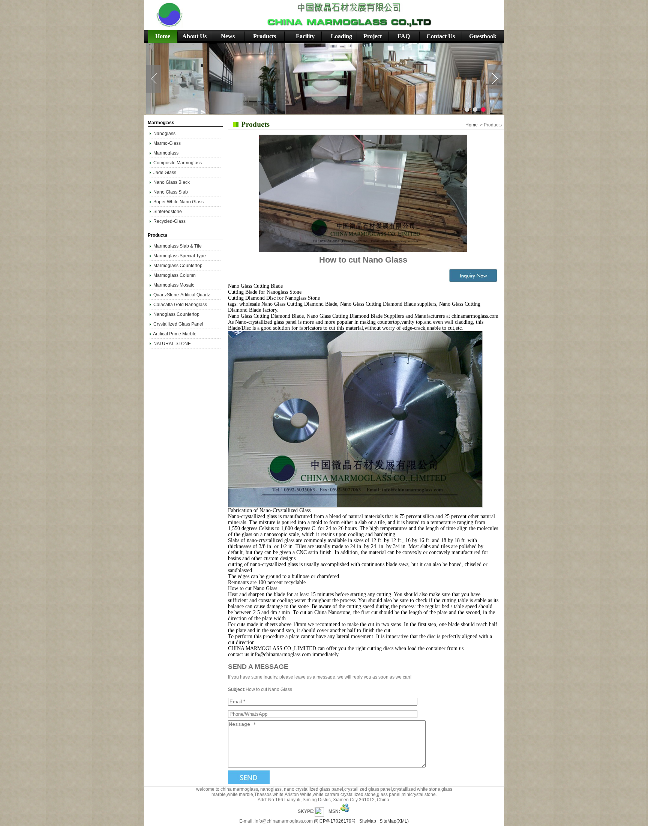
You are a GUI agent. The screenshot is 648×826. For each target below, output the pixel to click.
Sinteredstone (167, 211)
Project (372, 36)
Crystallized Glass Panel (178, 324)
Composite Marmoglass (177, 162)
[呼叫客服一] (319, 811)
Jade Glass (164, 172)
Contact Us (440, 36)
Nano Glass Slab (170, 192)
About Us (194, 36)
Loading (341, 36)
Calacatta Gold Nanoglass (180, 304)
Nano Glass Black (171, 182)
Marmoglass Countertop (177, 265)
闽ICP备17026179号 (335, 821)
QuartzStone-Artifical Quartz (181, 294)
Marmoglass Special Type (179, 255)
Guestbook (482, 36)
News (228, 36)
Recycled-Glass (169, 221)
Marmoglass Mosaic (173, 285)
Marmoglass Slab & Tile (177, 246)
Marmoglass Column (174, 275)
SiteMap (367, 821)
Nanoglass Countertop (176, 314)
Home (162, 36)
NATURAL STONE (172, 343)
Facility (305, 36)
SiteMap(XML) (394, 821)
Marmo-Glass (167, 143)
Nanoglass (165, 133)
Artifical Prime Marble (174, 333)
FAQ (404, 36)
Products (264, 36)
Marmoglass (165, 153)
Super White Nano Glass (178, 201)
